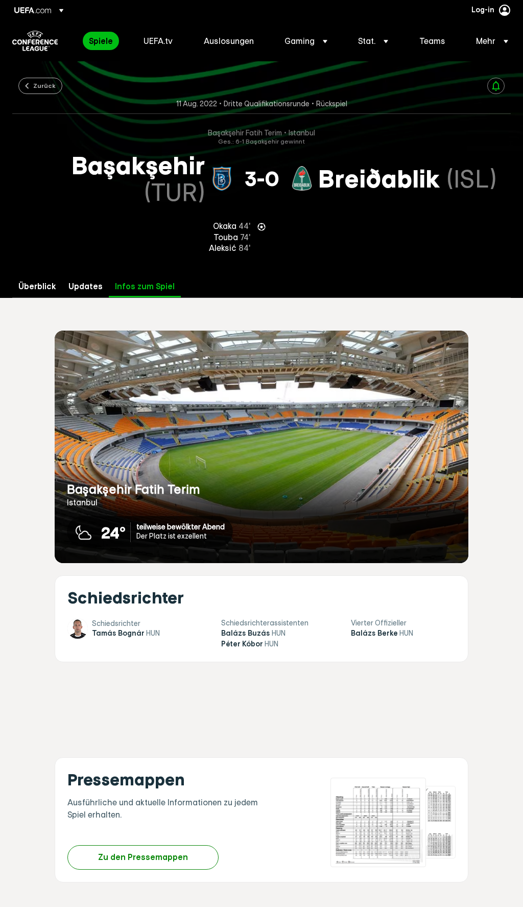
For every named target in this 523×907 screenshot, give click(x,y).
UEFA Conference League (35, 41)
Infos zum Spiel (145, 286)
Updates (85, 286)
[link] (101, 41)
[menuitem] (103, 41)
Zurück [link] (44, 85)
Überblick (37, 286)
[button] (306, 41)
